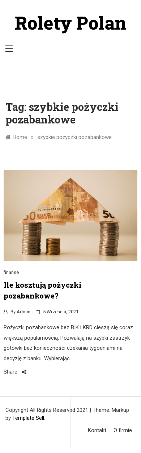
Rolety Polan (71, 23)
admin (23, 311)
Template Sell (28, 418)
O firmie (123, 430)
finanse (11, 272)
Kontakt (97, 430)
